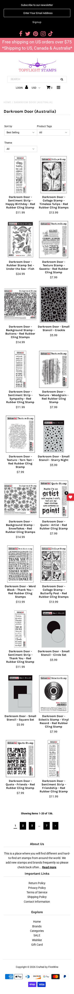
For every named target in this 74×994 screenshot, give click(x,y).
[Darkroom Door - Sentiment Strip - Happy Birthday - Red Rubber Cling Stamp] (20, 174)
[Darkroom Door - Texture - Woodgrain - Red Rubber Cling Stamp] (53, 369)
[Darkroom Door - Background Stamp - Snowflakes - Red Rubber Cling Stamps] (20, 499)
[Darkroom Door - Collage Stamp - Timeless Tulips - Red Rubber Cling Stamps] (53, 174)
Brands (37, 926)
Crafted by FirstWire (47, 967)
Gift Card (37, 944)
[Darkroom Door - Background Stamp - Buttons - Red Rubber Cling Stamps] (20, 304)
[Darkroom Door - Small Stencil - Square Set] (20, 693)
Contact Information (37, 901)
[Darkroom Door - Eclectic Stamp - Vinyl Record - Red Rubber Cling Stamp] (53, 693)
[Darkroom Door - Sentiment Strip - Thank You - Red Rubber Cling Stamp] (20, 629)
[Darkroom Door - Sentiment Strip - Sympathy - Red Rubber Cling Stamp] (20, 369)
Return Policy (37, 883)
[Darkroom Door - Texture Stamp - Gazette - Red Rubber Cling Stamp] (53, 239)
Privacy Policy (37, 887)
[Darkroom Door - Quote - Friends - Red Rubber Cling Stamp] (20, 758)
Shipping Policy (37, 897)
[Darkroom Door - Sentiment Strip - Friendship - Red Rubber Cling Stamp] (53, 758)
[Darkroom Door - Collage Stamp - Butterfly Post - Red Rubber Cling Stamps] (53, 563)
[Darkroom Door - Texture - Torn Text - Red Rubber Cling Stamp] (20, 434)
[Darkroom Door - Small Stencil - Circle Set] (53, 629)
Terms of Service (37, 892)
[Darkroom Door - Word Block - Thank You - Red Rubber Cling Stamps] (20, 563)
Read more (49, 867)
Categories (37, 930)
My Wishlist (70, 497)
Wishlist (37, 940)
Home (7, 102)
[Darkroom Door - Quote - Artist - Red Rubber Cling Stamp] (53, 499)
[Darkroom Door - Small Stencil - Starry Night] (53, 434)
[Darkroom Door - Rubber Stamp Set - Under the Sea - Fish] (20, 239)
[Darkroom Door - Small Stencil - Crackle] (53, 304)
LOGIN (19, 87)
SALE (37, 935)
